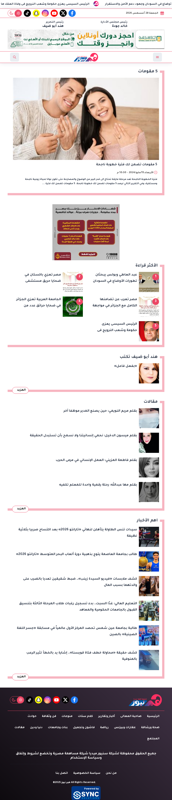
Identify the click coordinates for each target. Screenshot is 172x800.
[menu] (157, 57)
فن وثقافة (49, 716)
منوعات (67, 716)
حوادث (32, 716)
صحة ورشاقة (150, 727)
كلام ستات (85, 716)
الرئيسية (153, 716)
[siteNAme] (86, 57)
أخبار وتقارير (106, 716)
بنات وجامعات (58, 727)
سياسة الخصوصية (86, 773)
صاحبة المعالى (131, 716)
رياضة (104, 727)
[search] (14, 57)
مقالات (20, 727)
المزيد (21, 390)
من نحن (111, 773)
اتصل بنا (62, 773)
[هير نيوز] (145, 700)
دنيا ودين (36, 727)
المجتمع (153, 738)
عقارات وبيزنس (125, 727)
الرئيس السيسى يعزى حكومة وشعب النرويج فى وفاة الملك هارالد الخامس (62, 4)
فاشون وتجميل (84, 727)
